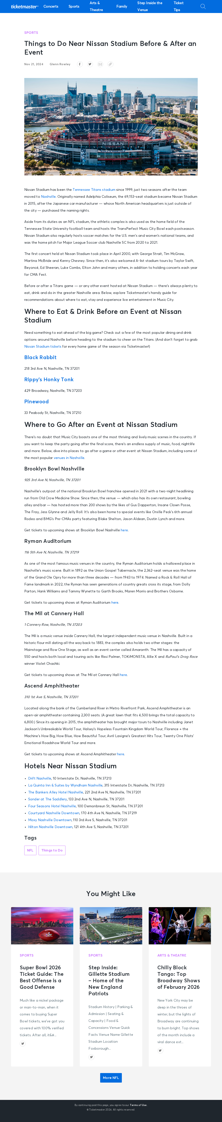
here (124, 530)
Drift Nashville (39, 778)
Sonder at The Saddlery (47, 799)
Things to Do (52, 850)
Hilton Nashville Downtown (50, 827)
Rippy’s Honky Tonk (48, 379)
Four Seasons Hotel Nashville (52, 806)
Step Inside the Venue (149, 6)
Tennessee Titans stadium (94, 189)
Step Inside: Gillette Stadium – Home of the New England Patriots (109, 980)
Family (121, 6)
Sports (74, 6)
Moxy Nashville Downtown (50, 820)
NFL (30, 850)
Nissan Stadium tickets (42, 346)
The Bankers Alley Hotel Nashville (55, 792)
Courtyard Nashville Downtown (53, 813)
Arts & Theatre (96, 6)
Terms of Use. (138, 1105)
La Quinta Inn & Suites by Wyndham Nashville (65, 785)
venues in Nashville (69, 458)
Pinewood (36, 401)
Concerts (51, 6)
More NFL (111, 1078)
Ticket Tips (179, 6)
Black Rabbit (40, 357)
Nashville (48, 196)
